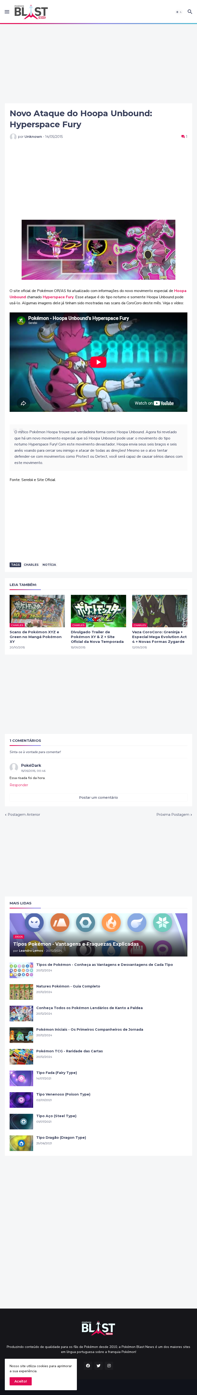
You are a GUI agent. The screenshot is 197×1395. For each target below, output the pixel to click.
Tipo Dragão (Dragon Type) (61, 1137)
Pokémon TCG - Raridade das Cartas (69, 1051)
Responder (19, 785)
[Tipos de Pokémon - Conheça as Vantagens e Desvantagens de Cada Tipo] (21, 970)
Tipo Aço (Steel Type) (56, 1116)
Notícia (49, 565)
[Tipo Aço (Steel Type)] (21, 1121)
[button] (6, 12)
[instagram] (109, 1366)
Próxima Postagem (172, 814)
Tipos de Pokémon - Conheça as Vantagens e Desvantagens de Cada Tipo (104, 964)
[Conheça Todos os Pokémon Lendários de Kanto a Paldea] (21, 1013)
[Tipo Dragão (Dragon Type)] (21, 1143)
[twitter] (98, 1366)
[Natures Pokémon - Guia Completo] (21, 992)
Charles (31, 565)
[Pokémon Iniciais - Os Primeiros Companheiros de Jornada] (21, 1035)
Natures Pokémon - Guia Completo (68, 986)
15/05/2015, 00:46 (33, 771)
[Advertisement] (98, 63)
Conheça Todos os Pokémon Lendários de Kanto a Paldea (89, 1008)
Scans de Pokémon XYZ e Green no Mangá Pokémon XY (36, 637)
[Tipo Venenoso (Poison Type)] (21, 1100)
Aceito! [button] (20, 1381)
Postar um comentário (98, 797)
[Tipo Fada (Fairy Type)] (21, 1078)
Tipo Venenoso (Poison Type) (63, 1094)
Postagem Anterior (24, 814)
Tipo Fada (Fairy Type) (56, 1073)
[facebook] (88, 1366)
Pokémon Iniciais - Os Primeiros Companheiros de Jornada (89, 1029)
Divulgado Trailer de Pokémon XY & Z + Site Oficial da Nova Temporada (97, 637)
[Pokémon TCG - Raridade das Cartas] (21, 1057)
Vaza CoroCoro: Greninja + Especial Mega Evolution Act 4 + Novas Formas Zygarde (159, 637)
